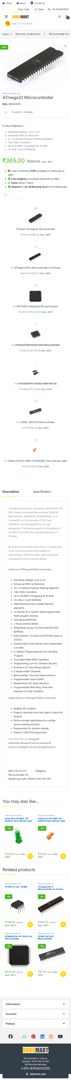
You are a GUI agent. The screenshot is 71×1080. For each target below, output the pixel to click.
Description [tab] (10, 491)
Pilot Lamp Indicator (13, 815)
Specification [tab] (42, 491)
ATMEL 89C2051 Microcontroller (37, 422)
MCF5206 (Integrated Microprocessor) (37, 306)
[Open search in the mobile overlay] (35, 24)
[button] (65, 46)
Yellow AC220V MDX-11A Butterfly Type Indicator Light (37, 460)
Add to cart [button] (30, 856)
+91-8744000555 (60, 9)
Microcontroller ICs (59, 33)
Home (9, 3)
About (23, 3)
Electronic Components (28, 33)
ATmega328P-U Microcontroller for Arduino (37, 267)
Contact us (39, 3)
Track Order (24, 9)
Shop (40, 9)
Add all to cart (38, 1074)
